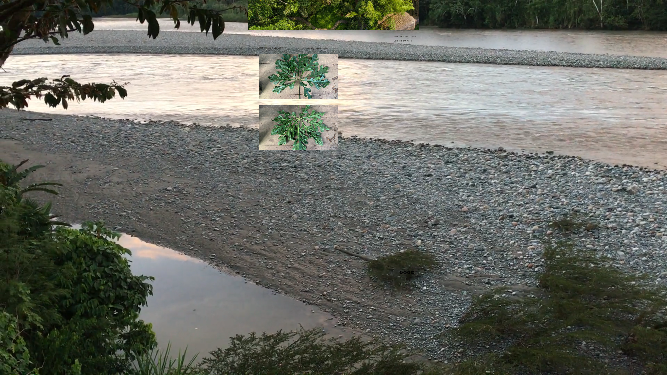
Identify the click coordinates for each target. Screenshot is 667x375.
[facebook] (401, 272)
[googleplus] (408, 272)
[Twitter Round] (405, 272)
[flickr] (412, 272)
